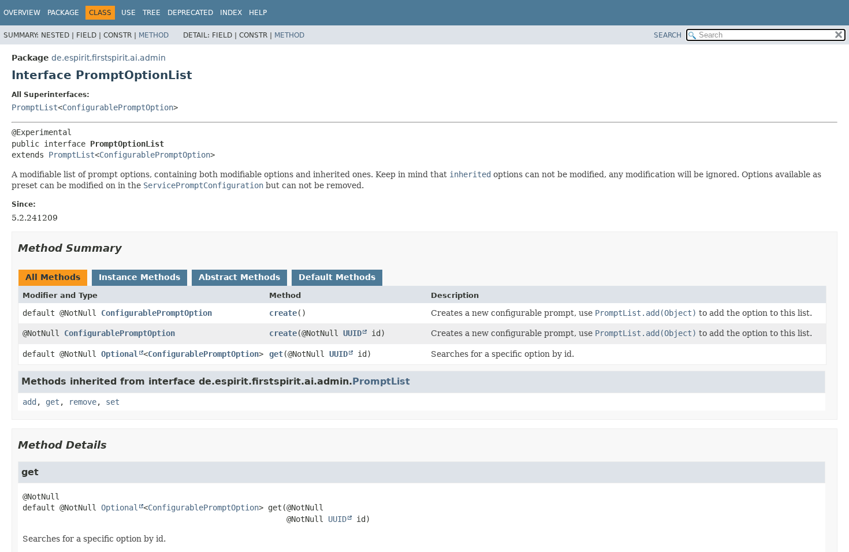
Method (154, 35)
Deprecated (190, 13)
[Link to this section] (130, 248)
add (29, 401)
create (283, 313)
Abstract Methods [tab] (239, 277)
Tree (152, 13)
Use (128, 13)
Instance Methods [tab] (139, 277)
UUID (352, 333)
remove (82, 401)
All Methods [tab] (52, 277)
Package (63, 13)
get (276, 354)
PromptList (35, 107)
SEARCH (668, 35)
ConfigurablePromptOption (117, 107)
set (113, 401)
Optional (119, 354)
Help (258, 13)
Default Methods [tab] (337, 277)
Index (231, 13)
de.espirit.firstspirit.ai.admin (108, 57)
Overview (21, 13)
